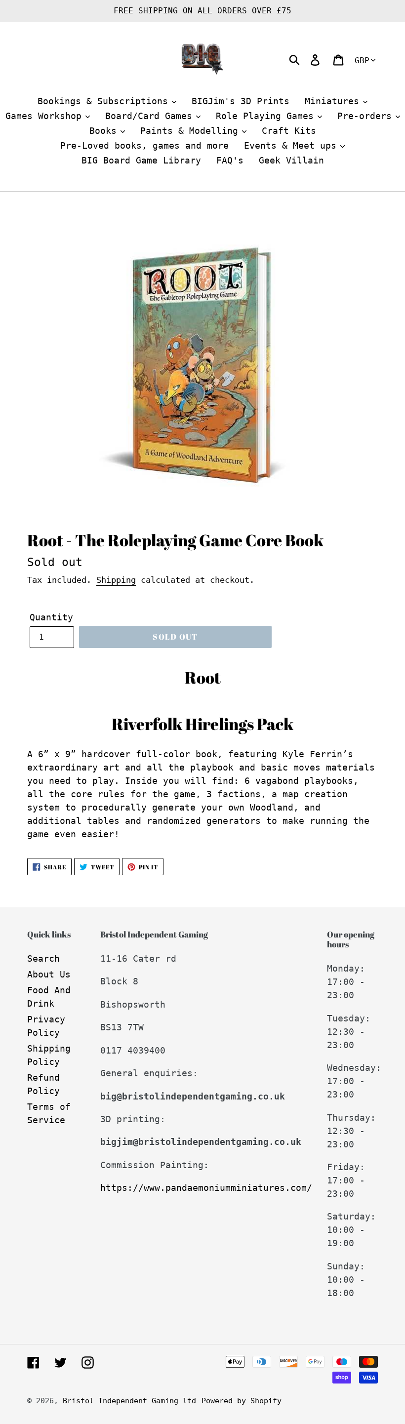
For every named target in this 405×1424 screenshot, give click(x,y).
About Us (49, 974)
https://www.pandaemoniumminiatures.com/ (206, 1187)
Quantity (51, 617)
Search (43, 958)
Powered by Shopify (242, 1400)
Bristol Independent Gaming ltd (129, 1400)
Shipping (116, 580)
